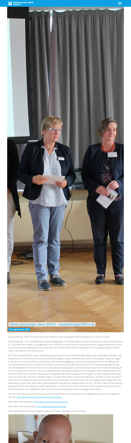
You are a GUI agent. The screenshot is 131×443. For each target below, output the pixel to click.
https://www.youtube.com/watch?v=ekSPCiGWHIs (39, 397)
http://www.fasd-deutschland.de (51, 406)
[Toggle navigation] (120, 3)
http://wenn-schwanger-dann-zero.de (51, 401)
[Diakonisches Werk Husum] (20, 3)
